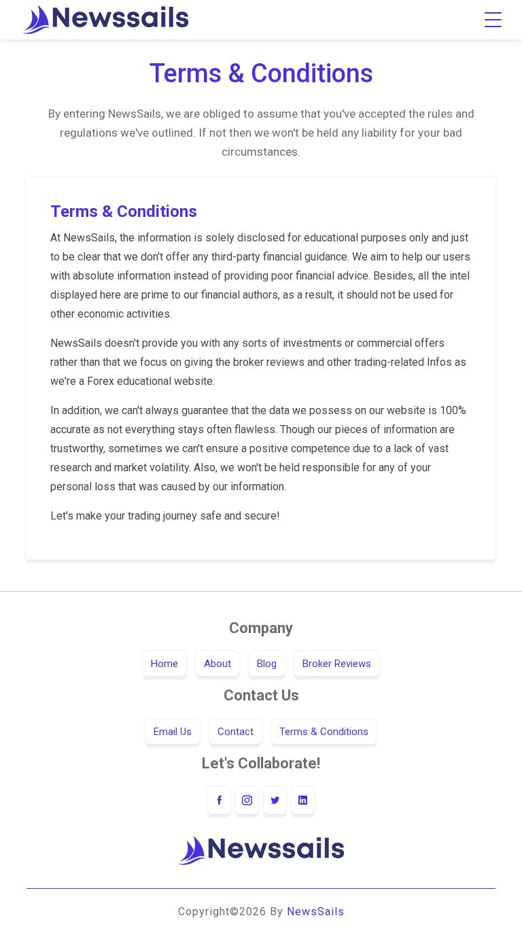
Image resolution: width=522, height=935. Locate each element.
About (217, 664)
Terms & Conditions (323, 732)
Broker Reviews (336, 664)
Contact (236, 732)
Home (164, 664)
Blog (267, 664)
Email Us (173, 732)
